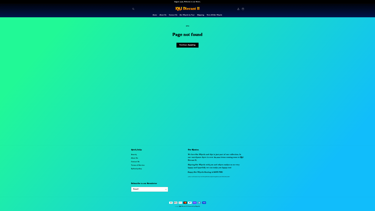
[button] (133, 9)
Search (134, 155)
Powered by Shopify (194, 206)
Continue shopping (187, 45)
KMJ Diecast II (183, 206)
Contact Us (135, 162)
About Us (134, 158)
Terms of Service (138, 165)
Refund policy (136, 169)
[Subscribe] (165, 189)
